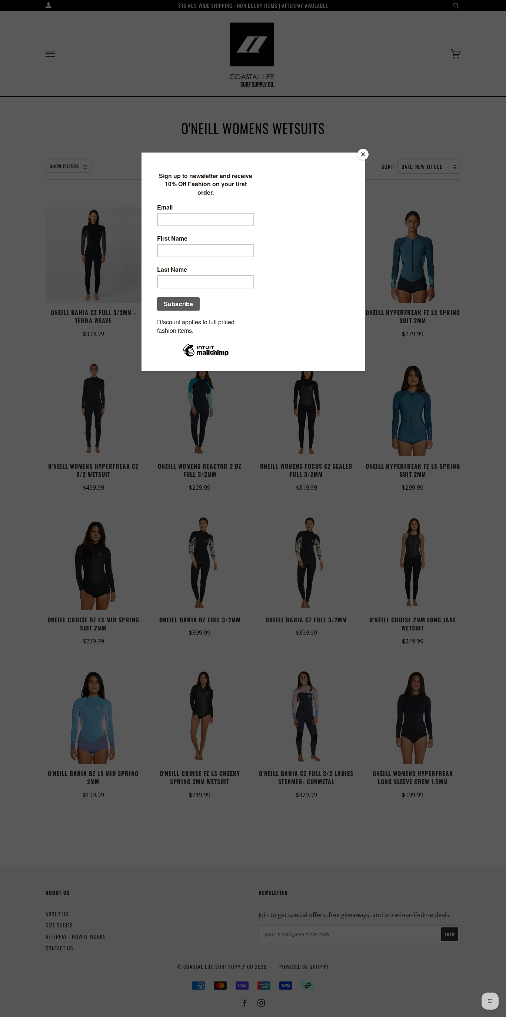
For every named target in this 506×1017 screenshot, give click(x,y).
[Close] (363, 154)
